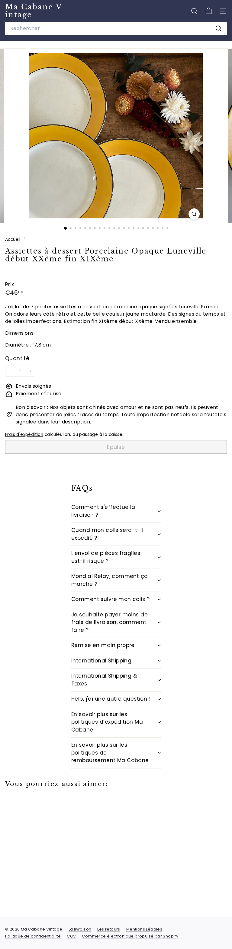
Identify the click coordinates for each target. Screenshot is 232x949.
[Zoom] (194, 214)
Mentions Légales (144, 929)
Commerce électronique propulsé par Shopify (130, 936)
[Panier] (208, 11)
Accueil (13, 239)
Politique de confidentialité (33, 936)
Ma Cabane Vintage (33, 10)
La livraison (80, 929)
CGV (71, 936)
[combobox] (116, 28)
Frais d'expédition (24, 434)
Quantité (17, 358)
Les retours (108, 929)
